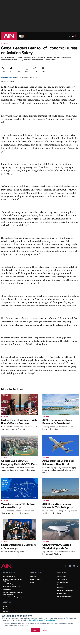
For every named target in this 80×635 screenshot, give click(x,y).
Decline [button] (45, 630)
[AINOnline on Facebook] (66, 566)
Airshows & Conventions (65, 590)
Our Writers (7, 609)
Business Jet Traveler (10, 587)
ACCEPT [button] (35, 630)
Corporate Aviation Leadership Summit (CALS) (13, 593)
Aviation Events (62, 593)
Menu (71, 36)
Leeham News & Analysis (11, 597)
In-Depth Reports (62, 582)
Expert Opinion (62, 579)
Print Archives (61, 576)
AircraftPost (7, 584)
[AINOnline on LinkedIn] (78, 566)
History (5, 612)
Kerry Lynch (8, 77)
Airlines (4, 44)
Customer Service (36, 579)
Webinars (60, 588)
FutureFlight (7, 589)
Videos (59, 585)
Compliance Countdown (65, 596)
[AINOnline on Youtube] (70, 566)
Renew (32, 582)
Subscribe (33, 576)
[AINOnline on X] (74, 566)
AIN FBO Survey (8, 576)
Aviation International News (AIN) (12, 580)
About (5, 606)
